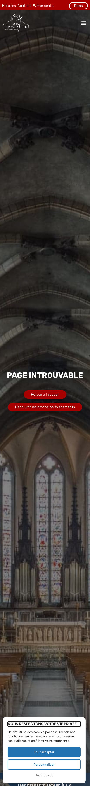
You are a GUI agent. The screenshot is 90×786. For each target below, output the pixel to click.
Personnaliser (44, 764)
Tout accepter (44, 752)
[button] (84, 23)
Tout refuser (44, 775)
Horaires (9, 6)
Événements (43, 6)
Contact (24, 6)
